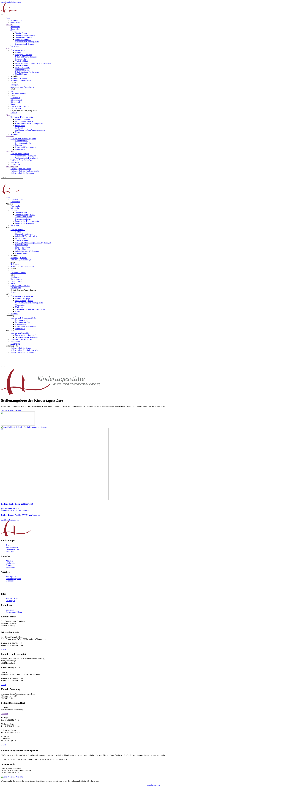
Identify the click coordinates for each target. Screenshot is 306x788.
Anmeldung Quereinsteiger (21, 80)
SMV (13, 91)
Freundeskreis (16, 108)
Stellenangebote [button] (12, 346)
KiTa (8, 115)
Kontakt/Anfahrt (17, 20)
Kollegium (15, 85)
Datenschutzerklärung (14, 612)
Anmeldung (15, 134)
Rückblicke (15, 29)
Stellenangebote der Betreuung (22, 173)
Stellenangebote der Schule (21, 169)
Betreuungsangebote (23, 143)
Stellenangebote (12, 167)
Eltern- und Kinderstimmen (25, 147)
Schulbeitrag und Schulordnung (27, 72)
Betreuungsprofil (21, 141)
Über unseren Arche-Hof (20, 154)
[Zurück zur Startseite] (10, 12)
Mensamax (10, 581)
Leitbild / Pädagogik (23, 119)
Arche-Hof (10, 151)
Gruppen (4, 714)
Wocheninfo (15, 27)
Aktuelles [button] (9, 204)
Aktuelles (9, 25)
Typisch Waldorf (21, 61)
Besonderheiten (21, 59)
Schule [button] (8, 227)
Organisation (20, 126)
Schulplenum (15, 98)
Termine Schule (21, 33)
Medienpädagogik (22, 70)
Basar (13, 104)
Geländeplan (15, 22)
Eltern (17, 132)
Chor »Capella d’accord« (20, 106)
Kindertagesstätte (12, 547)
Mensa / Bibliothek (22, 68)
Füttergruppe (15, 164)
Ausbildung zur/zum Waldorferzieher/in (30, 130)
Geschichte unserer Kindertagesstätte (29, 124)
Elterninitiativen (16, 102)
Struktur (14, 113)
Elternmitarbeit (16, 100)
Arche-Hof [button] (10, 331)
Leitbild (18, 53)
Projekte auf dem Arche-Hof (21, 160)
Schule (8, 48)
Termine (14, 31)
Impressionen (20, 149)
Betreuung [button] (10, 316)
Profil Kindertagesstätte (24, 121)
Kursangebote (20, 145)
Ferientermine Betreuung (24, 44)
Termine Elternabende (23, 37)
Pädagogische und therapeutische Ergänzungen (33, 63)
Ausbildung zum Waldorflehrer (22, 87)
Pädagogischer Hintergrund (25, 156)
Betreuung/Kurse (12, 549)
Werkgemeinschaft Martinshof (26, 158)
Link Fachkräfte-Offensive (11, 410)
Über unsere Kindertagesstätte (22, 117)
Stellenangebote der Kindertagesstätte (25, 171)
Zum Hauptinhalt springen (11, 2)
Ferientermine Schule (23, 40)
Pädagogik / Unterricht (23, 55)
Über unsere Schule (18, 50)
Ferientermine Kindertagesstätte (27, 42)
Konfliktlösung (21, 74)
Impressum (10, 610)
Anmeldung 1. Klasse (19, 78)
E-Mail (3, 649)
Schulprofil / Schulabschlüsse (26, 57)
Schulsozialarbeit (21, 65)
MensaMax (15, 46)
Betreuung (10, 136)
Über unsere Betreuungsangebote (23, 139)
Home (8, 18)
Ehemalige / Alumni (18, 93)
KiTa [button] (8, 294)
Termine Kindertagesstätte (25, 35)
